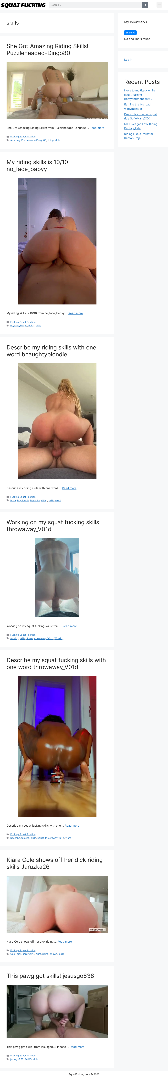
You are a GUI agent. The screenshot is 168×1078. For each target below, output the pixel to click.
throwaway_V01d (43, 638)
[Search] (145, 5)
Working (58, 638)
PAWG (28, 1059)
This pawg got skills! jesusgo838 (50, 975)
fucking (14, 638)
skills (57, 140)
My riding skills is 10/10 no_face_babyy (37, 165)
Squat (29, 638)
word (58, 500)
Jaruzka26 (28, 953)
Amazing (15, 140)
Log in (128, 59)
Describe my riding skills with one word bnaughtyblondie (51, 351)
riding (51, 140)
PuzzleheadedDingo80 (33, 140)
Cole (12, 953)
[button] (159, 5)
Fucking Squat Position (22, 136)
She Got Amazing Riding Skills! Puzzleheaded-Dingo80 (47, 49)
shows (53, 953)
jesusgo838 (16, 1059)
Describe (35, 500)
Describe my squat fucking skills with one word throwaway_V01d (56, 663)
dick (19, 953)
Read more (97, 127)
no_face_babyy (18, 325)
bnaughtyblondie (19, 500)
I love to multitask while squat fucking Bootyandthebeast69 (139, 95)
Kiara (38, 953)
